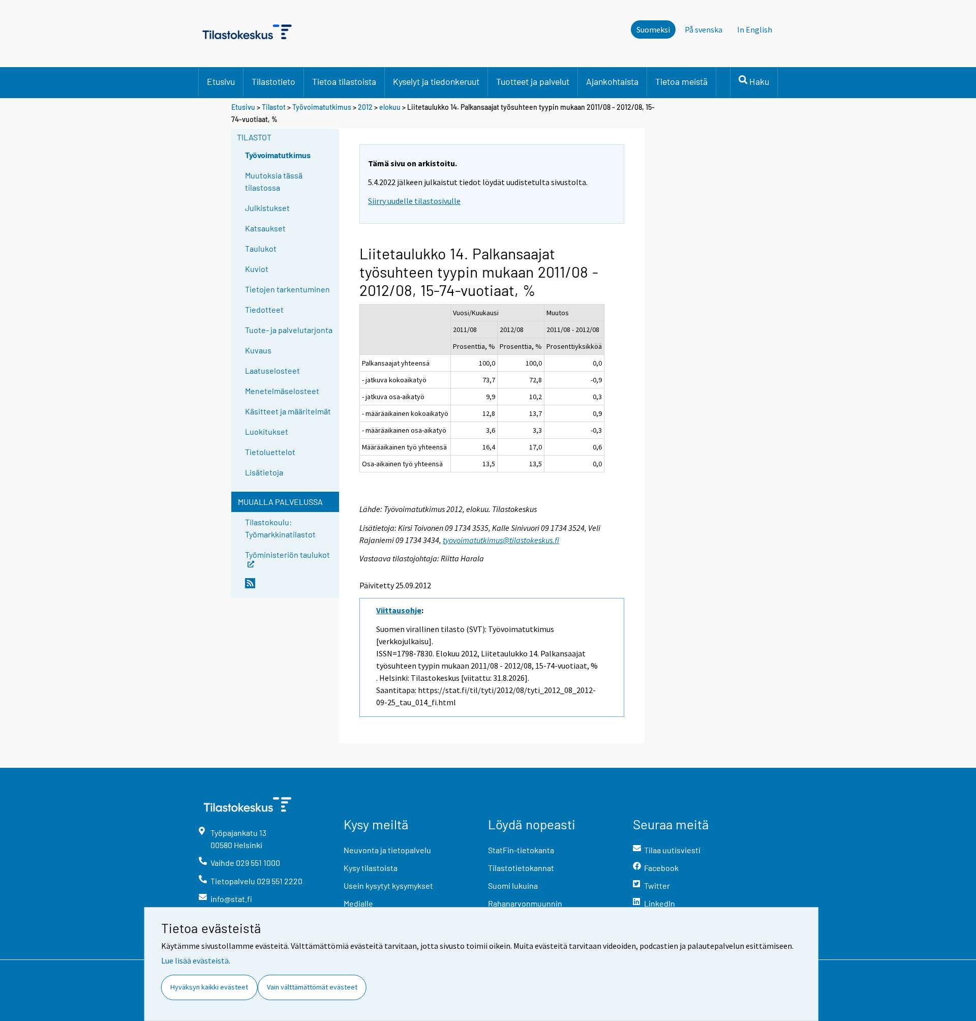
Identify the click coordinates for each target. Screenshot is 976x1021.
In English (754, 29)
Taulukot (261, 248)
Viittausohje (398, 610)
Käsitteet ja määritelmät (288, 411)
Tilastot (274, 107)
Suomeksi (653, 29)
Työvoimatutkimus (321, 107)
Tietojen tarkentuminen (287, 289)
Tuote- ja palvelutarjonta (288, 330)
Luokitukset (266, 431)
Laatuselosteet (272, 370)
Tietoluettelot (270, 452)
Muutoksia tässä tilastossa (273, 181)
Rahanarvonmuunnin (525, 903)
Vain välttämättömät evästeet (312, 987)
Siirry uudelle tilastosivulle (414, 201)
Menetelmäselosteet (282, 391)
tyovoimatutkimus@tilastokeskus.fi (501, 540)
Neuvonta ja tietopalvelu (387, 850)
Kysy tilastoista (371, 868)
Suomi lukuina (513, 885)
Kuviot (256, 269)
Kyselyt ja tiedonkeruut (436, 81)
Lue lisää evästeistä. (195, 960)
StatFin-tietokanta (521, 850)
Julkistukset (267, 208)
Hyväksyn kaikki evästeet (209, 987)
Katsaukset (265, 228)
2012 (365, 107)
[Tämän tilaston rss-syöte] (289, 587)
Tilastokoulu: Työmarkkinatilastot (280, 528)
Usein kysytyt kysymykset (388, 885)
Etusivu (221, 81)
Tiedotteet (264, 309)
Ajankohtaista (612, 81)
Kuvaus (258, 350)
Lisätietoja (264, 472)
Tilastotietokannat (521, 868)
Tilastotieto (273, 81)
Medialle (358, 903)
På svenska (703, 29)
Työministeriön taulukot (287, 554)
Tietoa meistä (681, 81)
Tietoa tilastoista (344, 81)
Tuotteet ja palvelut (532, 81)
